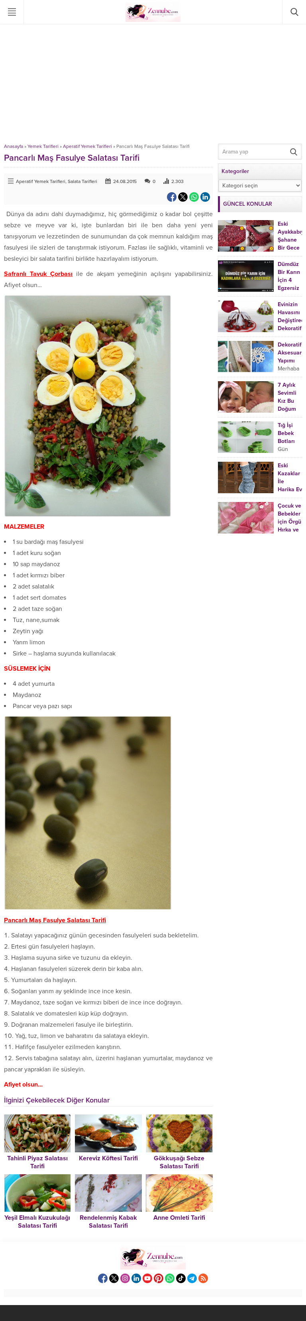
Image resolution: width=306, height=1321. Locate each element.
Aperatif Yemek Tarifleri (87, 146)
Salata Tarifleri (82, 181)
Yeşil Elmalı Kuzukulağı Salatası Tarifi (37, 1222)
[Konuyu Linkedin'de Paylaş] (205, 197)
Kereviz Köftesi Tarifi (108, 1158)
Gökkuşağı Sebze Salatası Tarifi (179, 1162)
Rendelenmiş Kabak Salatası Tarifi (108, 1222)
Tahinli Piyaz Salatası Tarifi (37, 1162)
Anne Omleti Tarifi (179, 1218)
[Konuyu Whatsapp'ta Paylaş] (194, 197)
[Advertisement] (153, 84)
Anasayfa (13, 146)
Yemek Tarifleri (43, 146)
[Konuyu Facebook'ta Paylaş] (172, 197)
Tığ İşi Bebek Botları (286, 433)
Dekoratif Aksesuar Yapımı (290, 352)
